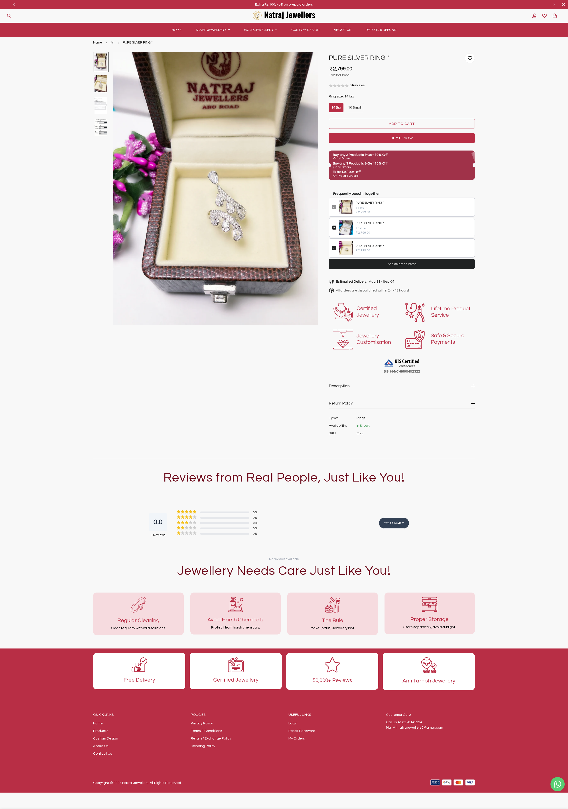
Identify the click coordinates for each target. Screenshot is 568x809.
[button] (555, 16)
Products (100, 731)
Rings (361, 418)
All (112, 42)
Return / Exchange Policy (211, 738)
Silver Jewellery (211, 30)
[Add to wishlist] (470, 58)
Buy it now (402, 138)
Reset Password (301, 731)
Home (176, 30)
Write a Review (394, 522)
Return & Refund (381, 30)
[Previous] (14, 4)
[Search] (9, 16)
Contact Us (102, 753)
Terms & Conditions (206, 731)
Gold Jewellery (259, 30)
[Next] (554, 4)
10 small (354, 107)
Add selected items (402, 264)
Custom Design (305, 30)
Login (292, 723)
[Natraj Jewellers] (284, 16)
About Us (342, 30)
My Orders (296, 738)
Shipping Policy (203, 746)
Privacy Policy (202, 723)
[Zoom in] (308, 62)
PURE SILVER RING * (370, 202)
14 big (336, 107)
